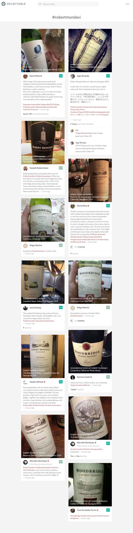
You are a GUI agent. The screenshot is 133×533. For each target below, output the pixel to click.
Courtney (81, 247)
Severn (25, 114)
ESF (30, 114)
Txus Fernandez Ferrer (86, 510)
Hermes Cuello (83, 377)
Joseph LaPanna (36, 382)
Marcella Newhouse (38, 461)
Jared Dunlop (35, 307)
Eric (78, 456)
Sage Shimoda (83, 76)
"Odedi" (73, 389)
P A (77, 130)
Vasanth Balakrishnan (39, 168)
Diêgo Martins (36, 245)
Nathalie (81, 321)
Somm (74, 124)
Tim (71, 456)
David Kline (35, 76)
